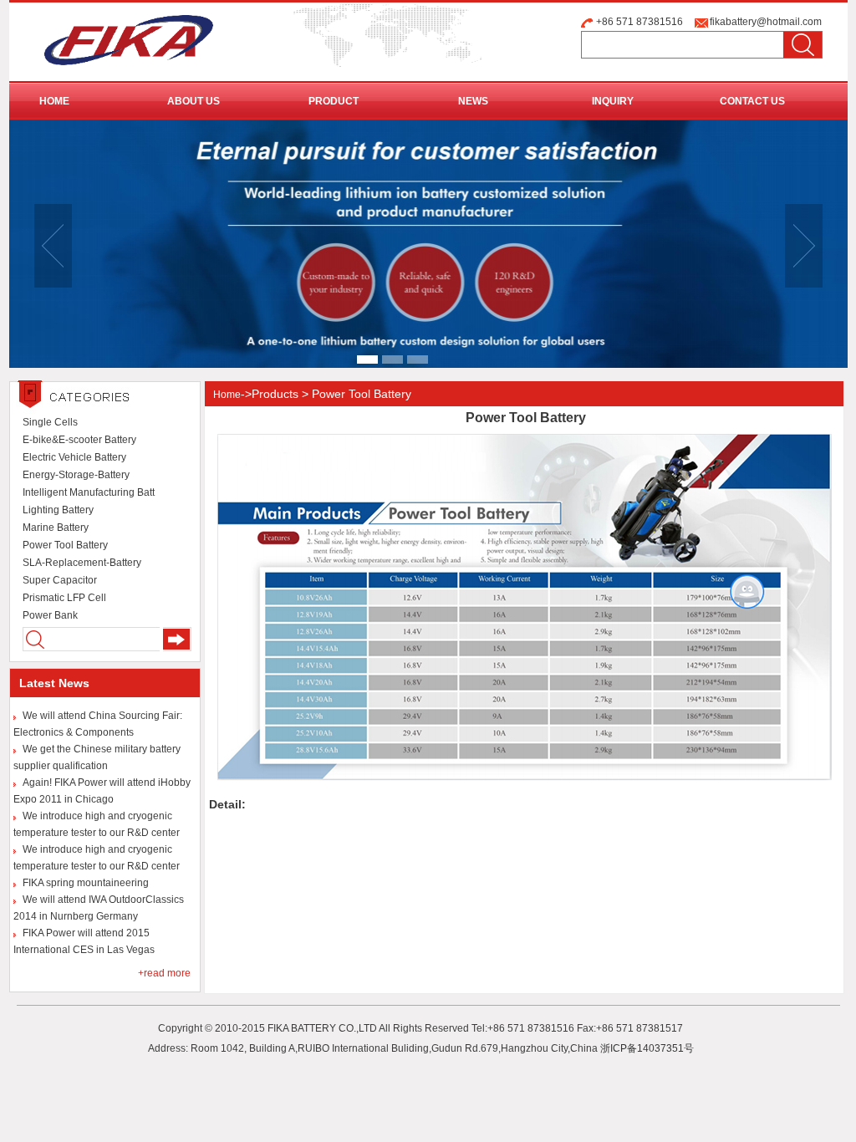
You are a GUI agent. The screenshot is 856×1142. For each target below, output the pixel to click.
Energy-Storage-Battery (76, 475)
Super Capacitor (60, 580)
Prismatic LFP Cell (64, 598)
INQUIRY (613, 101)
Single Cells (50, 422)
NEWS (473, 101)
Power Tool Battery (65, 545)
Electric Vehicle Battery (74, 457)
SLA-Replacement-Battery (82, 562)
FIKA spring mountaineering (86, 883)
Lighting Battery (58, 510)
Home (227, 394)
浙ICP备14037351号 (647, 1048)
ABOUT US (193, 101)
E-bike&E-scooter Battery (79, 440)
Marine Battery (56, 527)
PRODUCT (333, 101)
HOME (54, 101)
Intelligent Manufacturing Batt (89, 492)
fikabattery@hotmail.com (766, 22)
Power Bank (50, 615)
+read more (164, 973)
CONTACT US (752, 101)
